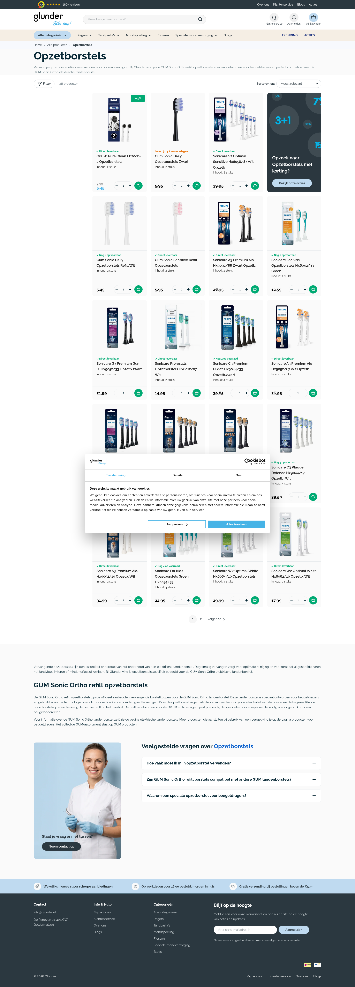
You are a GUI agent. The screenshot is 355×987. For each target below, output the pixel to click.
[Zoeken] (200, 19)
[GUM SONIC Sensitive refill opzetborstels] (178, 223)
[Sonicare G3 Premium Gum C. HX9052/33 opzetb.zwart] (119, 327)
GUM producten (125, 724)
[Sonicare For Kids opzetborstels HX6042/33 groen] (294, 223)
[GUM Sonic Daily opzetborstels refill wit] (119, 223)
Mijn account (256, 976)
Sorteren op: (266, 84)
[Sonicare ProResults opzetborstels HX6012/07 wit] (178, 327)
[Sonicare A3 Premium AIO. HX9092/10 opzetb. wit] (119, 534)
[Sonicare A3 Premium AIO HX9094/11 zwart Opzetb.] (178, 431)
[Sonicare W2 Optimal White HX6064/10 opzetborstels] (236, 534)
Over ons (263, 4)
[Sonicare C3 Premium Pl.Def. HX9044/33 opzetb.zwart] (236, 327)
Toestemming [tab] (116, 475)
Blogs (301, 4)
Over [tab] (239, 475)
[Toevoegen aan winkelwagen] (138, 186)
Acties (313, 4)
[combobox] (144, 19)
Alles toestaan (236, 524)
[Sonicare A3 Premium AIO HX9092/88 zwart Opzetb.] (236, 223)
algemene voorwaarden (285, 940)
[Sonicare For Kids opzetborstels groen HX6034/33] (178, 534)
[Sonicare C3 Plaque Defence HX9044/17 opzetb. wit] (294, 431)
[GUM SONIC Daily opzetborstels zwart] (178, 120)
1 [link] (192, 619)
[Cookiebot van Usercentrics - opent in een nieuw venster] (247, 461)
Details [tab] (178, 475)
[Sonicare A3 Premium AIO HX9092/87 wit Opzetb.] (294, 327)
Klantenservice (283, 4)
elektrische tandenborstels (159, 719)
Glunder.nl (52, 976)
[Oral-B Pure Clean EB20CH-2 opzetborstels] (119, 120)
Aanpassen (175, 524)
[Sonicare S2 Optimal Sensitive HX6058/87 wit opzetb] (236, 120)
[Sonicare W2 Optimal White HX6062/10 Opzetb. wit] (294, 534)
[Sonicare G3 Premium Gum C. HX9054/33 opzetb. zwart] (119, 431)
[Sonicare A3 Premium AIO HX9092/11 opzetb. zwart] (236, 431)
